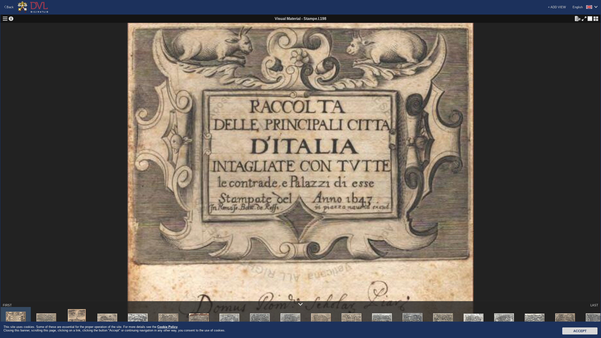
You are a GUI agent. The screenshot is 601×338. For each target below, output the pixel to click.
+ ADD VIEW (557, 7)
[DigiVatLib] (33, 12)
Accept (580, 331)
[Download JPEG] (577, 18)
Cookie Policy (167, 327)
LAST (594, 305)
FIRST (7, 305)
